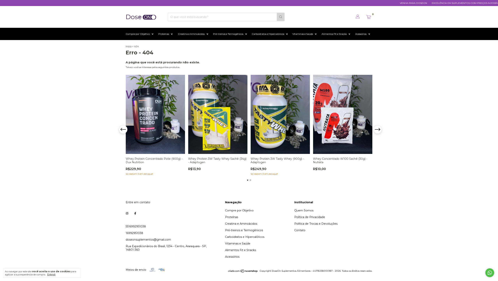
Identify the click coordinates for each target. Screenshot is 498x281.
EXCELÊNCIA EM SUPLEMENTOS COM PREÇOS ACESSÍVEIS (456, 3)
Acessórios (360, 33)
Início (129, 46)
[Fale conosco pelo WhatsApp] (489, 272)
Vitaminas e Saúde (302, 33)
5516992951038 (136, 226)
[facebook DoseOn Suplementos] (135, 213)
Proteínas (163, 33)
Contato (299, 230)
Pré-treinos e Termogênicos (228, 33)
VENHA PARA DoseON (403, 3)
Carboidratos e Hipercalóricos (268, 33)
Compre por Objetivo (138, 33)
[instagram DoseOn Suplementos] (127, 213)
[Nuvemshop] (243, 271)
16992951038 (134, 233)
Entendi (51, 274)
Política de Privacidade (309, 217)
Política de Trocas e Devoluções (316, 223)
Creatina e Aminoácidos (191, 33)
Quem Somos (303, 210)
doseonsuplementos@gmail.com (148, 239)
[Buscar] (281, 17)
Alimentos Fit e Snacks (334, 33)
